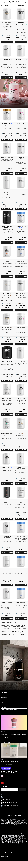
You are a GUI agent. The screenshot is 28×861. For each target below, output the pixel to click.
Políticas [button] (3, 707)
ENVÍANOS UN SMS (8, 799)
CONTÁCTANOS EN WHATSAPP (10, 802)
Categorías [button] (4, 692)
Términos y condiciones (9, 852)
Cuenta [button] (3, 695)
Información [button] (4, 697)
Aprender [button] (4, 702)
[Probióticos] (14, 93)
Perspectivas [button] (5, 704)
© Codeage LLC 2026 (5, 856)
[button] (4, 2)
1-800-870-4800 (7, 796)
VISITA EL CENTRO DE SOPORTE (11, 805)
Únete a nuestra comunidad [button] (9, 709)
